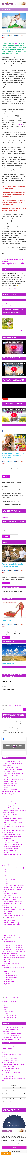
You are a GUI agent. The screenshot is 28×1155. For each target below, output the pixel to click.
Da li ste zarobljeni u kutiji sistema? (12, 803)
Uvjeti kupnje (7, 961)
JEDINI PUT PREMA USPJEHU (12, 840)
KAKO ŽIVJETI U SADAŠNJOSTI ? (12, 848)
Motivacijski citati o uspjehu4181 (11, 1035)
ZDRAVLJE (6, 1019)
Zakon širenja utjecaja (9, 981)
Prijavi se (6, 671)
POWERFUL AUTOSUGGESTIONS (13, 901)
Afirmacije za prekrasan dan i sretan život (14, 779)
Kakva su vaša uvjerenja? (10, 850)
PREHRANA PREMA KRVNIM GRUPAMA (14, 909)
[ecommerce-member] (14, 1126)
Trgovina (6, 943)
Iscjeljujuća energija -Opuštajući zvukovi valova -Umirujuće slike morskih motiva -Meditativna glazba (12, 836)
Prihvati (14, 1147)
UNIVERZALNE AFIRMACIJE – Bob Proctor (14, 955)
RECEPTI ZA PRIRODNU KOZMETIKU (13, 926)
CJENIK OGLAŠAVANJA (10, 795)
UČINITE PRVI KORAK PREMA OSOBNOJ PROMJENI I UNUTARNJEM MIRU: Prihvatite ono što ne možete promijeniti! (13, 951)
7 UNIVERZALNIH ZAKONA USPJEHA (13, 773)
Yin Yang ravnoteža (8, 1076)
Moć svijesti (6, 877)
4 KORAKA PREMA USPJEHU (11, 767)
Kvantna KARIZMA (8, 860)
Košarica (6, 852)
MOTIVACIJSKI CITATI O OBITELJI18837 (14, 1027)
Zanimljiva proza (8, 598)
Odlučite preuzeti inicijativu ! (10, 893)
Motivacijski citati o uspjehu (10, 1058)
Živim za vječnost (8, 663)
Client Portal (6, 797)
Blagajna (6, 787)
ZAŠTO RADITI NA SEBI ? (10, 985)
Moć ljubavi (6, 873)
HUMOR (6, 1007)
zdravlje (20, 124)
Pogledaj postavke (14, 1151)
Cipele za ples (7, 620)
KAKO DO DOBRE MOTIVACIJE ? (12, 846)
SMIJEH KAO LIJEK (9, 930)
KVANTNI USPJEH (8, 862)
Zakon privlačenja (8, 979)
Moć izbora (6, 871)
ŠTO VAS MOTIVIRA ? (9, 936)
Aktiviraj (5, 1006)
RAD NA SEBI (7, 913)
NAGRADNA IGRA (8, 1011)
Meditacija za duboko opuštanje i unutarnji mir (15, 868)
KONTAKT (6, 1004)
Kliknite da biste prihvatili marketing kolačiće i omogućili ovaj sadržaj (14, 746)
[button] (26, 1131)
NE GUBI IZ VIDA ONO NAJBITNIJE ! (13, 887)
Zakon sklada (7, 983)
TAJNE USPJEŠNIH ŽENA (10, 941)
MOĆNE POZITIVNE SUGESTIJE (12, 879)
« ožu (3, 1105)
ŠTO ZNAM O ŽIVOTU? (10, 1015)
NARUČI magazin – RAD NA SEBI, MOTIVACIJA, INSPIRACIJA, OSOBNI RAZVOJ (13, 455)
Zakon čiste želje (8, 973)
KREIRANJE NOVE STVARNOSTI (12, 858)
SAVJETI (6, 1013)
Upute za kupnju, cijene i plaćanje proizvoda (14, 957)
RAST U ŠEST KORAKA (10, 920)
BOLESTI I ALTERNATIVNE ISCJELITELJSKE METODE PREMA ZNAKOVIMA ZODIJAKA (11, 791)
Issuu (9, 705)
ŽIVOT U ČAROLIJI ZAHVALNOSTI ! (13, 991)
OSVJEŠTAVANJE (8, 895)
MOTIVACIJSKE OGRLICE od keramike (14, 885)
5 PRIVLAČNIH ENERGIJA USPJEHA (13, 769)
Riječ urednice (7, 928)
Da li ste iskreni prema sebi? (10, 801)
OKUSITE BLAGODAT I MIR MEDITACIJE (15, 915)
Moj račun (6, 881)
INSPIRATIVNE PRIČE (9, 995)
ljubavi (16, 43)
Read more (6, 476)
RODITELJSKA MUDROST (11, 997)
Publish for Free (17, 705)
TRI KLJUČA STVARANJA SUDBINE (13, 945)
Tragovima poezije (8, 641)
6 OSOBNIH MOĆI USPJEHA (11, 771)
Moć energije (7, 869)
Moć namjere (7, 875)
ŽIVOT (5, 989)
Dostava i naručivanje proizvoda (11, 808)
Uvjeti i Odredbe (7, 959)
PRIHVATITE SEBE (8, 911)
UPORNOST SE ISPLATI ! (10, 1017)
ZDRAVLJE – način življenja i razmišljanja (14, 987)
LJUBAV (6, 1009)
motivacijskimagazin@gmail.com (13, 288)
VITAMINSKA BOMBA (9, 971)
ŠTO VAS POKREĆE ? (10, 917)
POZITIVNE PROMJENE (10, 907)
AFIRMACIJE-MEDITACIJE (10, 783)
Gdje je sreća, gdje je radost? (11, 820)
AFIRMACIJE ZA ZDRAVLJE (11, 781)
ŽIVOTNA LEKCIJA (8, 993)
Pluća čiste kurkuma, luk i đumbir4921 (13, 1033)
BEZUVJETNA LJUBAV (9, 785)
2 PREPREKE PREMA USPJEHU (12, 761)
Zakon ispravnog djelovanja (10, 975)
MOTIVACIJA (7, 883)
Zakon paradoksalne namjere (11, 977)
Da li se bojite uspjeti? (9, 799)
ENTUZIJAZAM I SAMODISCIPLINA (13, 818)
